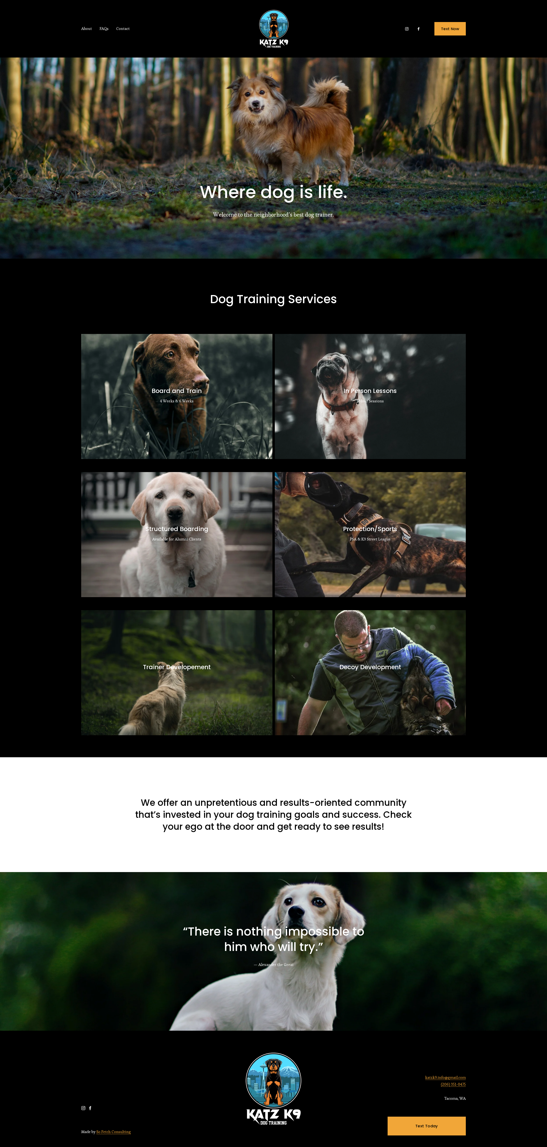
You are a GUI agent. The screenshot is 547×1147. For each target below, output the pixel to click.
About (86, 28)
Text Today (426, 1126)
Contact (123, 28)
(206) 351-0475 (453, 1084)
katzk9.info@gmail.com (445, 1077)
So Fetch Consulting (113, 1131)
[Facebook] (418, 29)
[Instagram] (407, 29)
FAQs (104, 28)
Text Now (450, 28)
